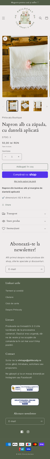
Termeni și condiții (14, 290)
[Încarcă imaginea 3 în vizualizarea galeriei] (37, 105)
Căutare (9, 297)
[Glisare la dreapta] (47, 107)
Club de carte (12, 303)
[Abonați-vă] (41, 269)
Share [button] (8, 205)
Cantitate (6, 151)
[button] (3, 18)
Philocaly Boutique (28, 454)
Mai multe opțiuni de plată (25, 181)
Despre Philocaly (14, 309)
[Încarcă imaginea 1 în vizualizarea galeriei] (12, 105)
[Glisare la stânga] (3, 107)
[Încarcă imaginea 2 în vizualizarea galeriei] (24, 105)
